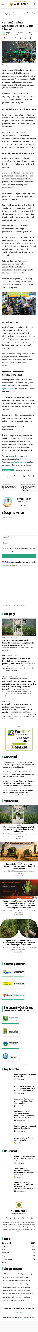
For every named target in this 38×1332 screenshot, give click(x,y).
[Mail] (25, 505)
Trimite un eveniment (26, 565)
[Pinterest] (16, 38)
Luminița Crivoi (21, 1106)
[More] (30, 38)
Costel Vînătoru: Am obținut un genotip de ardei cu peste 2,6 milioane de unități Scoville (18, 765)
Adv (11, 13)
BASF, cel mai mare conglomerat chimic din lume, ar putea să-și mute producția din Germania (24, 1114)
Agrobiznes (20, 1143)
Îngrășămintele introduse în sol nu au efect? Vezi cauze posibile (24, 1101)
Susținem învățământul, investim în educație (18, 1009)
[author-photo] (15, 1079)
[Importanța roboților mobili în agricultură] (7, 1077)
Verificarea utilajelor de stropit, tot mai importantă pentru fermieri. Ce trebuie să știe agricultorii (18, 783)
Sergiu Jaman (8, 33)
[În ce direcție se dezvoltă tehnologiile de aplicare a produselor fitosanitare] (7, 1089)
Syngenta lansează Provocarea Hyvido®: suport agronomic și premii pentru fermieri (16, 661)
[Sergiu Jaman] (4, 33)
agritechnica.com (18, 462)
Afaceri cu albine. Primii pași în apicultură (23, 1139)
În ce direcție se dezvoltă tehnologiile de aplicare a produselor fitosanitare (24, 1088)
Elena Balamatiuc (22, 1191)
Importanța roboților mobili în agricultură (25, 1075)
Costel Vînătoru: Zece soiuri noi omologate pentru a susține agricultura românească (28, 487)
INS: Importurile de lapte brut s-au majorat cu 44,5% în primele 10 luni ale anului (9, 487)
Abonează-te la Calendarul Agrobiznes (14, 605)
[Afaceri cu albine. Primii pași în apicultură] (7, 1141)
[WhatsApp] (25, 38)
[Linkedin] (20, 38)
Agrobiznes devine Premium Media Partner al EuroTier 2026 (24, 1158)
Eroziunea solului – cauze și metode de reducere (25, 1127)
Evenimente (27, 470)
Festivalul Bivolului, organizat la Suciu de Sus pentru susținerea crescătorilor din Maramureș (24, 1185)
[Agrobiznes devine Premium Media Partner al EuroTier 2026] (7, 1159)
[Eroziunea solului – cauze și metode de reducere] (7, 1129)
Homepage (5, 13)
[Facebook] (11, 38)
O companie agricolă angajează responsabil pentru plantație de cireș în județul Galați (24, 1171)
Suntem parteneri (14, 964)
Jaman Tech (19, 1313)
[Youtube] (32, 1218)
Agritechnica (7, 389)
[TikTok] (19, 1218)
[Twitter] (23, 1218)
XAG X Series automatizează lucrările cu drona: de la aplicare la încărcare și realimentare (18, 642)
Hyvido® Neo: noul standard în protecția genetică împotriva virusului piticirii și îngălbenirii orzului (19, 942)
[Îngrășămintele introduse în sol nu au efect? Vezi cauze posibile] (7, 1102)
